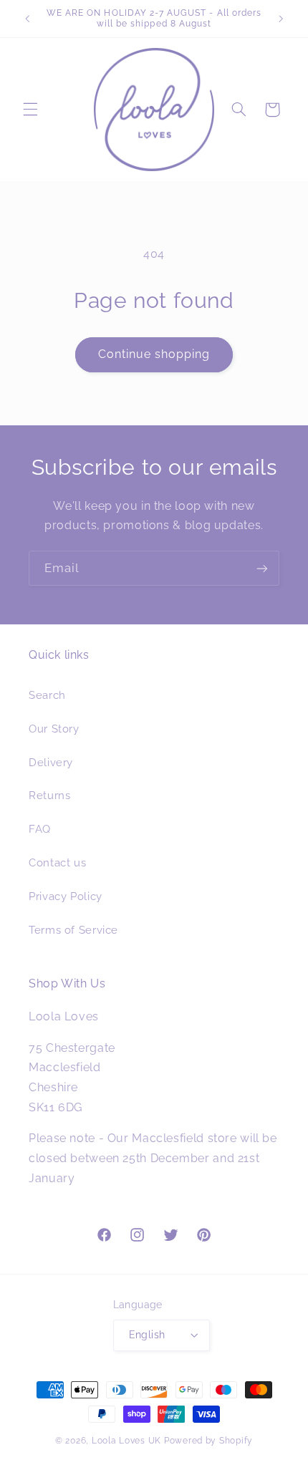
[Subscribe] (262, 568)
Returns (49, 795)
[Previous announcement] (27, 18)
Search (47, 695)
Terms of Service (73, 930)
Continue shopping (154, 354)
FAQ (40, 829)
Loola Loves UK (126, 1441)
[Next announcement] (281, 18)
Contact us (57, 862)
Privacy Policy (65, 896)
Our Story (54, 728)
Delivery (51, 762)
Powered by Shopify (208, 1441)
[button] (30, 109)
